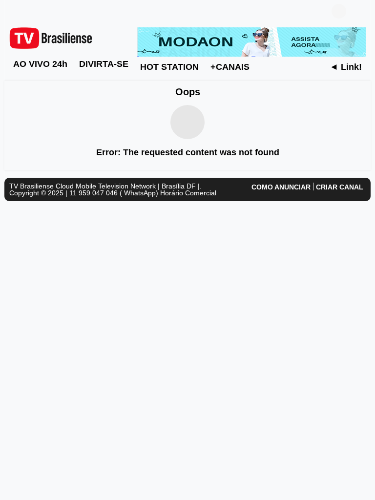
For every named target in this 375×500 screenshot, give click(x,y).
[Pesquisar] (358, 11)
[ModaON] (251, 41)
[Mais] (265, 66)
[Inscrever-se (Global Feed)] (29, 11)
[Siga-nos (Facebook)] (14, 11)
